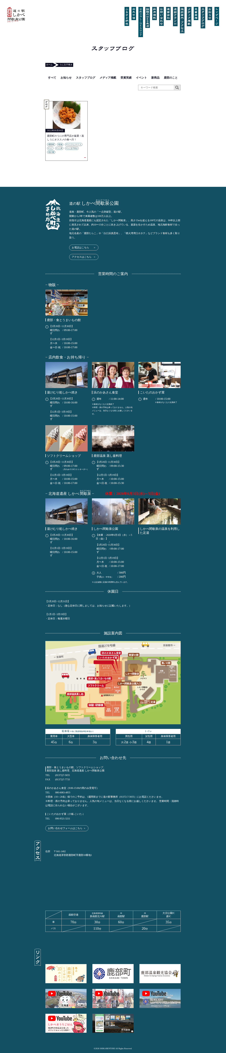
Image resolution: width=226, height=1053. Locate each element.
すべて (52, 77)
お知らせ (66, 77)
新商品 (155, 77)
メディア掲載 (108, 77)
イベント (141, 77)
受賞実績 (126, 77)
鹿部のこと (171, 77)
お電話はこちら (84, 247)
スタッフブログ (85, 77)
